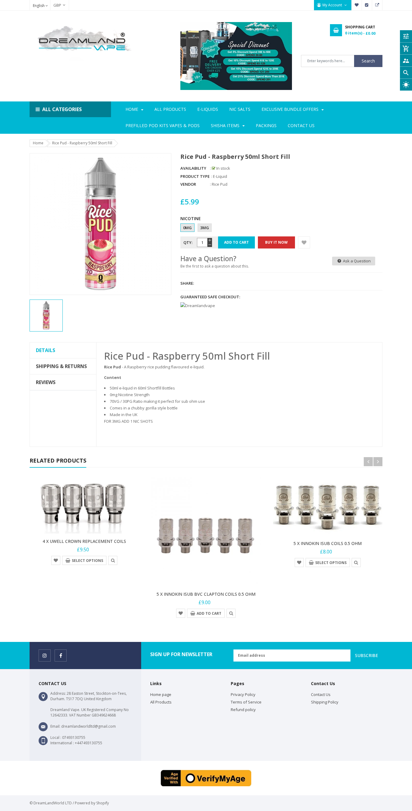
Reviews (45, 382)
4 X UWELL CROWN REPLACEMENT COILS (84, 541)
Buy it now (276, 242)
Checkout (367, 5)
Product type (195, 176)
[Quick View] (113, 560)
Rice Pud (219, 184)
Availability (193, 168)
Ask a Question (356, 261)
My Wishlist (357, 5)
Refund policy (243, 709)
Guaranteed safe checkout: (210, 297)
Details (45, 350)
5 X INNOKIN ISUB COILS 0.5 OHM (327, 543)
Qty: (187, 242)
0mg (187, 227)
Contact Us (321, 694)
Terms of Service (246, 702)
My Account (332, 5)
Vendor (188, 184)
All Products (161, 702)
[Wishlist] (304, 242)
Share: (187, 283)
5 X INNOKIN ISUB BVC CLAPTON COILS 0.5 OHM (206, 594)
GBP (54, 5)
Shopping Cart (377, 5)
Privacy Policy (243, 694)
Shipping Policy (324, 702)
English (39, 5)
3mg (204, 227)
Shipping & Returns (61, 366)
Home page (160, 694)
